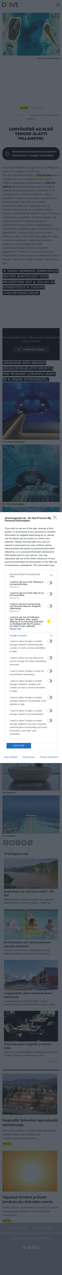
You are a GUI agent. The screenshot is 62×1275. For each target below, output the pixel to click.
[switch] (49, 582)
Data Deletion (11, 757)
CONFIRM (19, 745)
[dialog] (31, 637)
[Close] (56, 518)
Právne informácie (49, 757)
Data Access (29, 757)
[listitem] (31, 575)
